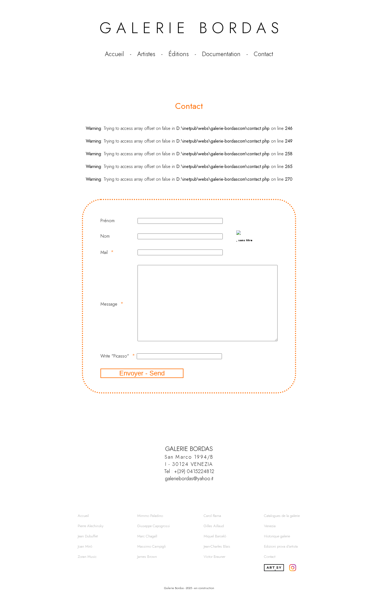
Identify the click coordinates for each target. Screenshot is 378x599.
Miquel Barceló (215, 536)
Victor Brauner (214, 556)
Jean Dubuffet (88, 536)
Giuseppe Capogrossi (153, 526)
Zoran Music (87, 556)
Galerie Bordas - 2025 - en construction (189, 588)
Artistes (146, 53)
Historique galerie (277, 536)
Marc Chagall (147, 536)
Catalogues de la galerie (282, 515)
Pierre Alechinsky (90, 526)
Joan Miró (85, 546)
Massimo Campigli (151, 546)
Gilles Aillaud (214, 526)
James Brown (147, 556)
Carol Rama (212, 515)
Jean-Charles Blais (217, 546)
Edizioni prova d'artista (281, 546)
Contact (263, 53)
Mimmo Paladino (150, 515)
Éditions (179, 53)
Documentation (221, 53)
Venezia (270, 526)
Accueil (114, 53)
